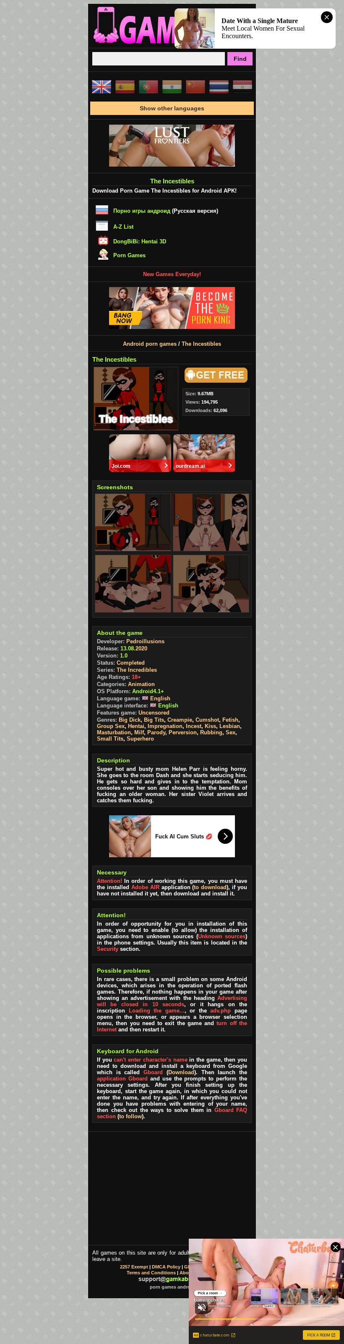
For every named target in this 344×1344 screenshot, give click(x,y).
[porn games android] (172, 44)
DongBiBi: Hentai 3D (139, 241)
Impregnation (165, 726)
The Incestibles (201, 344)
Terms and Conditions (151, 1272)
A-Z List (123, 227)
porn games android (172, 1286)
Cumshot (207, 720)
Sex (230, 732)
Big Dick (130, 720)
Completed (131, 663)
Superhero (140, 739)
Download (181, 1072)
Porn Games (129, 255)
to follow (130, 1116)
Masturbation (114, 732)
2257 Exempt (134, 1266)
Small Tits (110, 739)
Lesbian (229, 726)
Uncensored (153, 713)
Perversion (183, 732)
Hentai (136, 726)
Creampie (179, 720)
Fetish (230, 720)
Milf (139, 732)
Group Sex (111, 726)
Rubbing (211, 732)
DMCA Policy (166, 1266)
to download (210, 887)
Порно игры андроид (141, 211)
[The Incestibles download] (214, 381)
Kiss (210, 726)
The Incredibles (137, 670)
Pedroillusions (145, 641)
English (159, 698)
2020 (141, 648)
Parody (156, 732)
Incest (193, 726)
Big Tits (154, 720)
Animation (141, 684)
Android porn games (150, 344)
